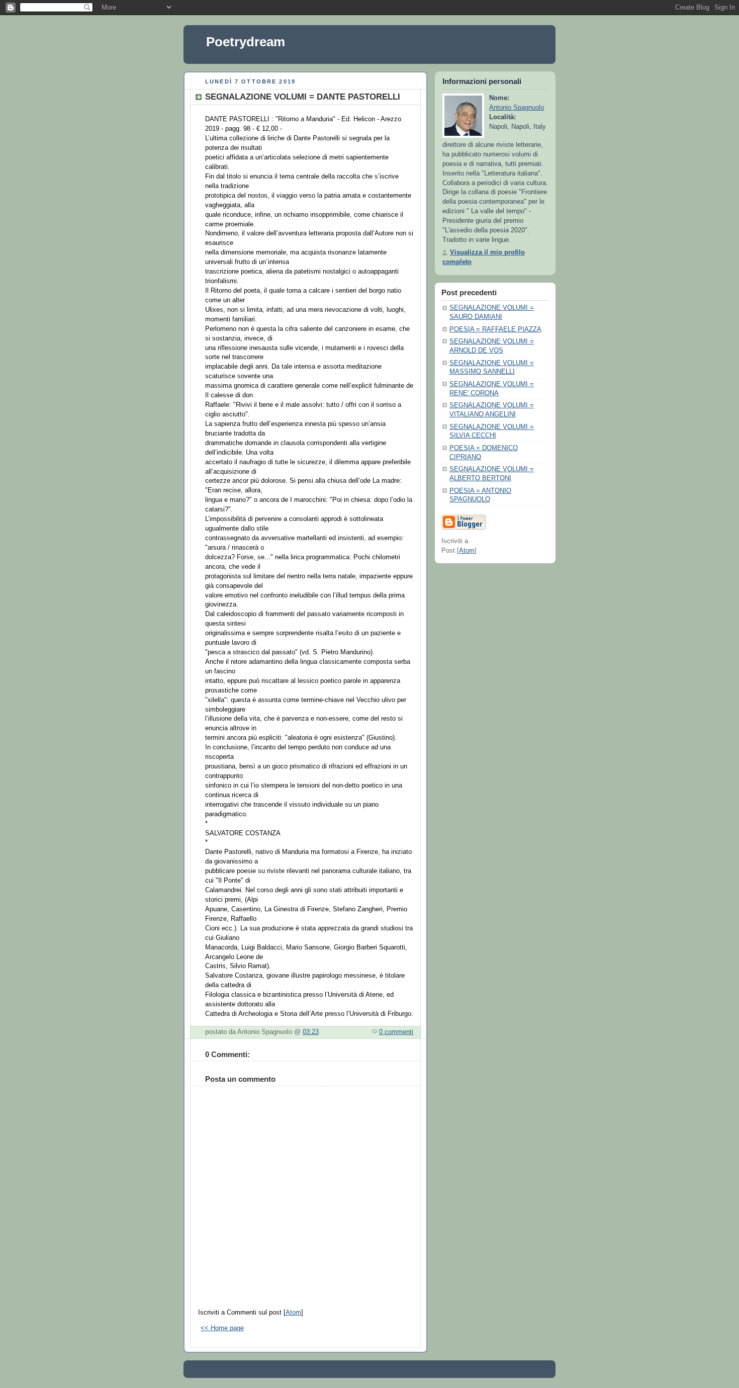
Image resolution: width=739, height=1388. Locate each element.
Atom (293, 1312)
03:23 (311, 1031)
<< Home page (222, 1328)
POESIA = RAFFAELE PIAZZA (495, 329)
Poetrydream (245, 41)
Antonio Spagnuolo (516, 107)
